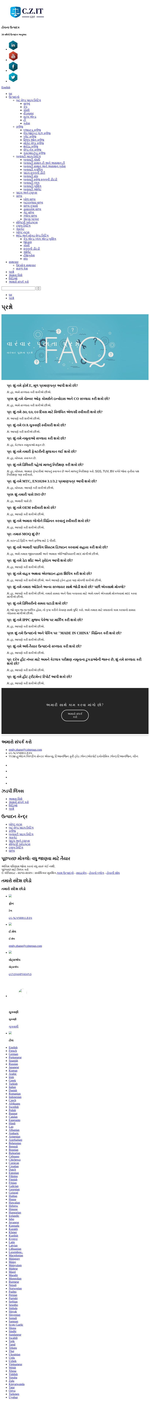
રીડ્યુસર (28, 113)
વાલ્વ (19, 195)
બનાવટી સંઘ (30, 176)
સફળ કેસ (22, 268)
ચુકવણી (13, 1026)
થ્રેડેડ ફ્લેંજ (30, 146)
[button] (75, 715)
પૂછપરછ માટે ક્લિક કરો (15, 869)
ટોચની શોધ (113, 872)
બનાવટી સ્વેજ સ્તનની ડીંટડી (40, 179)
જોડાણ (27, 242)
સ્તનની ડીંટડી (31, 248)
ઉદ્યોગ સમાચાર (26, 265)
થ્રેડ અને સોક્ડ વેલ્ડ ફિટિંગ (32, 235)
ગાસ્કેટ (20, 228)
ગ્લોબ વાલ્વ (30, 215)
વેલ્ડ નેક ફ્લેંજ (32, 149)
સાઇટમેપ (81, 872)
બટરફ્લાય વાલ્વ (33, 202)
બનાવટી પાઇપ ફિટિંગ (28, 156)
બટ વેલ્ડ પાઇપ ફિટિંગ (28, 100)
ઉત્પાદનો (14, 96)
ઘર (10, 93)
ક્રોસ (26, 123)
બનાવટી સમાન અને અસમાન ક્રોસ (44, 166)
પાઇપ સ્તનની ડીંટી (34, 172)
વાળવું (26, 103)
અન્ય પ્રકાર (31, 219)
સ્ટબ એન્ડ (29, 116)
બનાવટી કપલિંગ (33, 169)
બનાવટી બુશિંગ (32, 186)
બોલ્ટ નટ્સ (22, 232)
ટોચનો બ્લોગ (96, 872)
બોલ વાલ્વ (29, 199)
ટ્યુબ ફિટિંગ (23, 225)
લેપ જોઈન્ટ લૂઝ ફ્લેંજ (36, 133)
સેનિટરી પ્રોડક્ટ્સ (27, 222)
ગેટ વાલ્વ (28, 212)
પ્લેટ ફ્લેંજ (29, 136)
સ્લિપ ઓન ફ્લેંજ (33, 139)
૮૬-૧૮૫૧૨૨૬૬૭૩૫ (20, 917)
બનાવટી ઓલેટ (32, 189)
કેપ (25, 106)
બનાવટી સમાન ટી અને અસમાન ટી (44, 162)
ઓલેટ (27, 252)
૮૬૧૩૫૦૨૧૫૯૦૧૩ (20, 974)
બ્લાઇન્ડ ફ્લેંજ (32, 129)
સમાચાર (13, 261)
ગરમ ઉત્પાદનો (65, 872)
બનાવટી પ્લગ (31, 182)
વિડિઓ (13, 278)
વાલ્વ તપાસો (30, 205)
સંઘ (25, 258)
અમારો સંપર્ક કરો (19, 281)
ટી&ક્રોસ (29, 255)
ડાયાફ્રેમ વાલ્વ (32, 209)
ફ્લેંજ (19, 126)
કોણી (26, 110)
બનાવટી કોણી (31, 159)
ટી (24, 120)
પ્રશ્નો (11, 271)
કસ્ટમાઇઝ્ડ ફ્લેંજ (34, 153)
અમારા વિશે (15, 275)
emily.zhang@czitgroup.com (25, 749)
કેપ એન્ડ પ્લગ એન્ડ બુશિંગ (39, 238)
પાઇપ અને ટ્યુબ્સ (26, 192)
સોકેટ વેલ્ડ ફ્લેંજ (33, 143)
